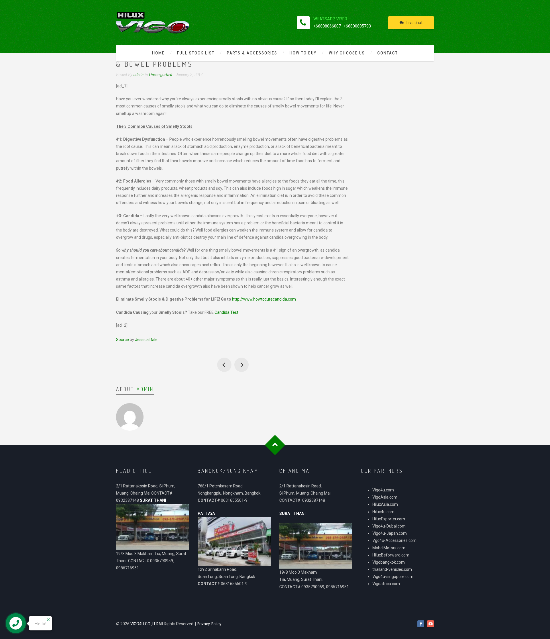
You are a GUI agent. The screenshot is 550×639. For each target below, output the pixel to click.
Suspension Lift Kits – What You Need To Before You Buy (224, 365)
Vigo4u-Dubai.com (389, 526)
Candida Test (226, 312)
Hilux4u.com (383, 511)
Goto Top (275, 445)
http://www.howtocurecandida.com (264, 299)
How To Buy (303, 53)
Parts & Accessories (252, 53)
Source (122, 339)
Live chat (414, 22)
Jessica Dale (146, 339)
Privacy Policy (209, 624)
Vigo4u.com (383, 490)
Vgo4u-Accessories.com (394, 540)
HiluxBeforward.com (390, 555)
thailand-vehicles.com (392, 569)
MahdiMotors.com (388, 548)
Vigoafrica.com (386, 583)
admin (145, 389)
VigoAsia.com (384, 497)
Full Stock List (196, 53)
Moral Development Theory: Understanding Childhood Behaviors (241, 365)
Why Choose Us (347, 53)
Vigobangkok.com (388, 562)
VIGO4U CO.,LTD (144, 624)
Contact (387, 53)
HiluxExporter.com (388, 519)
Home (158, 53)
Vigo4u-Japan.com (389, 533)
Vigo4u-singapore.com (392, 576)
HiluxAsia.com (385, 504)
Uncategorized (160, 74)
